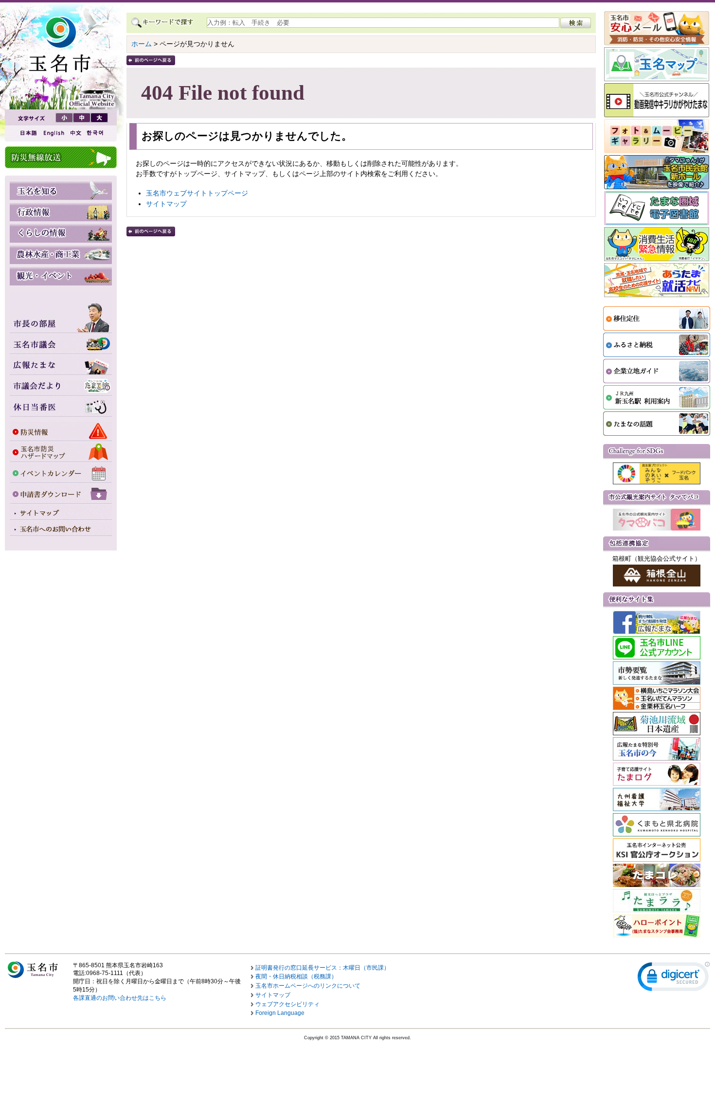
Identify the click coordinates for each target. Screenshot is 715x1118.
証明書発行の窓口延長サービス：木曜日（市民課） (322, 967)
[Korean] (95, 133)
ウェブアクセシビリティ (287, 1004)
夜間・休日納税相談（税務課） (296, 976)
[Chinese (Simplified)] (75, 133)
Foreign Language (279, 1013)
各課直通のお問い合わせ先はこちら (119, 997)
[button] (673, 978)
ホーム (141, 44)
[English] (53, 133)
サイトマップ (166, 204)
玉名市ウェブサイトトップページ (197, 193)
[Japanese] (28, 133)
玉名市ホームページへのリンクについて (307, 985)
